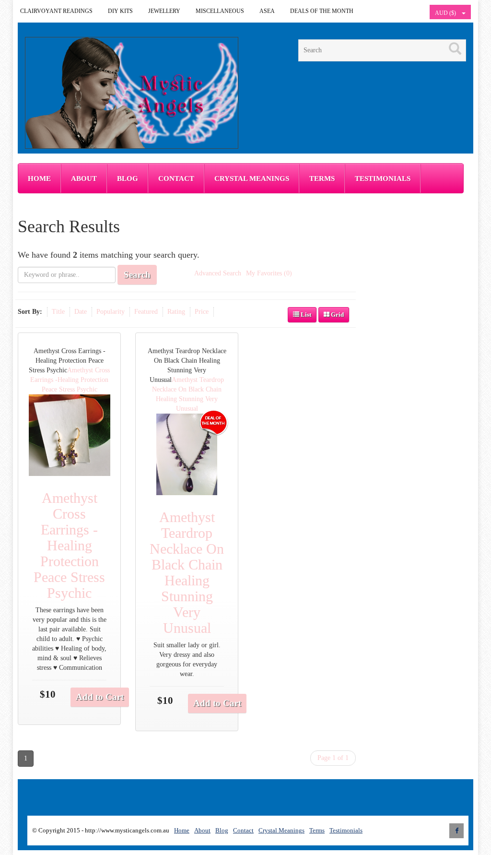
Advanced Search (217, 273)
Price (202, 311)
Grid (336, 314)
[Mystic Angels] (131, 93)
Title (58, 311)
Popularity (110, 311)
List (305, 314)
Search (137, 275)
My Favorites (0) (269, 273)
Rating (176, 311)
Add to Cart (100, 697)
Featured (146, 311)
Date (80, 311)
